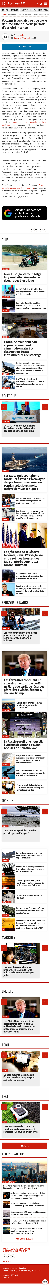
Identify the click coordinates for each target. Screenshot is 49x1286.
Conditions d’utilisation (20, 1248)
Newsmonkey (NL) (10, 1271)
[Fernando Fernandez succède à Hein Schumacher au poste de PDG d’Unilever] (6, 1202)
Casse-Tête (6, 902)
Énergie (5, 826)
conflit (5, 337)
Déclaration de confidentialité (15, 1251)
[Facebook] (5, 1256)
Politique (24, 10)
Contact (6, 1248)
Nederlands (7, 1261)
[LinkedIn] (13, 1256)
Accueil (4, 14)
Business (5, 269)
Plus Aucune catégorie (31, 1238)
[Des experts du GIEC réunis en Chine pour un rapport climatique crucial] (6, 1211)
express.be (20, 35)
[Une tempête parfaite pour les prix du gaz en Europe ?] (21, 807)
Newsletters (43, 10)
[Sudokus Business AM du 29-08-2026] (8, 891)
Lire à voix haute (24, 47)
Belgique (5, 10)
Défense (5, 374)
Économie (14, 10)
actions (5, 963)
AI (3, 874)
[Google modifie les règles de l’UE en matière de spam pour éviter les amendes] (8, 782)
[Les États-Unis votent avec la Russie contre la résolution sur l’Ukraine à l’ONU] (6, 1220)
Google (5, 793)
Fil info (33, 10)
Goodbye (38, 1271)
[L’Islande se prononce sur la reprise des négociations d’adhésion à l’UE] (8, 700)
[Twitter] (9, 1256)
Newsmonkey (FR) (26, 1271)
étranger (6, 297)
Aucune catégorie (8, 1182)
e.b (5, 36)
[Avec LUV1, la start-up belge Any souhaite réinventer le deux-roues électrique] (24, 246)
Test (4, 1122)
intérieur (6, 506)
